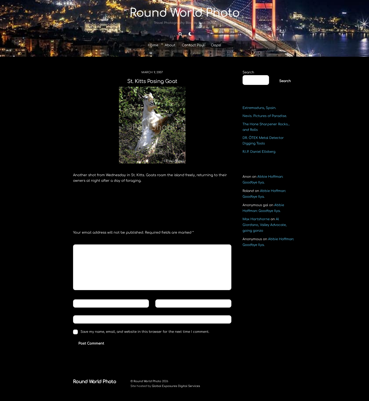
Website (82, 319)
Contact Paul (193, 45)
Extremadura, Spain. (259, 108)
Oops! (216, 45)
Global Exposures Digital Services (176, 386)
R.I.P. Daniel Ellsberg (259, 152)
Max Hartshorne (256, 219)
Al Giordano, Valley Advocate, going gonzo (265, 224)
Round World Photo (147, 381)
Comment (84, 248)
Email (163, 303)
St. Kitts (87, 201)
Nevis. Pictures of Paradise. (265, 116)
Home (153, 45)
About (170, 45)
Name (80, 303)
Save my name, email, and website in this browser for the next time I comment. (145, 332)
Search (248, 72)
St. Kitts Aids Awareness (201, 201)
